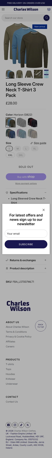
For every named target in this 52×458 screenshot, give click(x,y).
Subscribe (26, 244)
